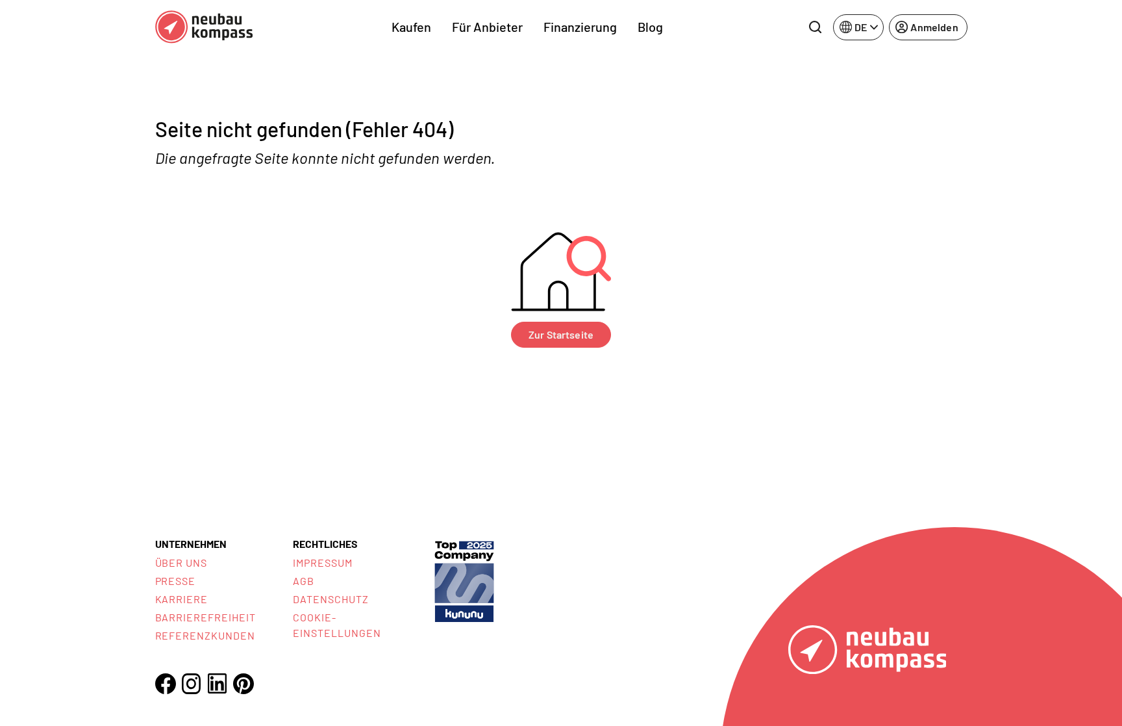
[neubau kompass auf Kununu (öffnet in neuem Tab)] (464, 580)
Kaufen (411, 26)
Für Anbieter (487, 26)
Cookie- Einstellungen (336, 625)
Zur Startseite (561, 334)
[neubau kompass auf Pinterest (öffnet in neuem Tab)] (243, 684)
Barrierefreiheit (205, 617)
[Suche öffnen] (815, 27)
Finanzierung (580, 26)
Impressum (323, 562)
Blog (650, 26)
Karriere (181, 599)
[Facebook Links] (165, 684)
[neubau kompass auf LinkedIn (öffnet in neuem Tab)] (217, 683)
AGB (303, 581)
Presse (175, 581)
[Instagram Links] (191, 684)
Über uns (181, 562)
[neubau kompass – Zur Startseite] (204, 27)
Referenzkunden (205, 635)
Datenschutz (331, 599)
